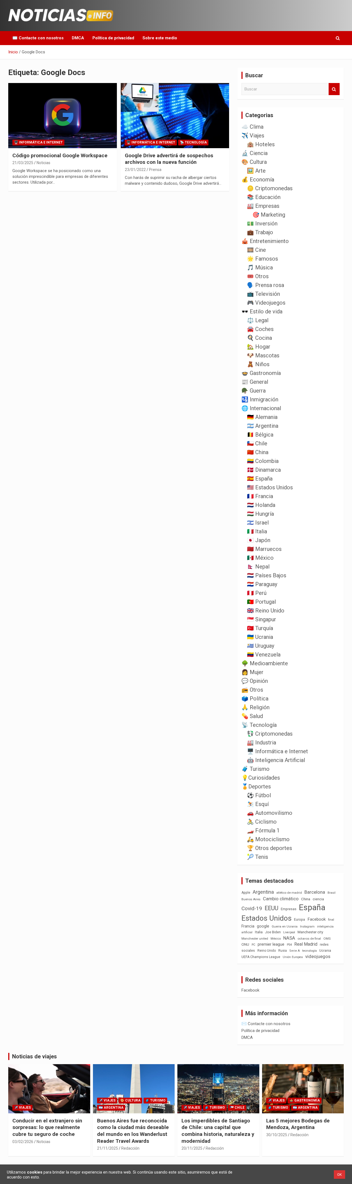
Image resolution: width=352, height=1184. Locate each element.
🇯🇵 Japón (258, 540)
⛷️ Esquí (258, 804)
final (331, 919)
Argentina (263, 892)
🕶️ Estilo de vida (261, 311)
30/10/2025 (276, 1135)
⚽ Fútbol (259, 795)
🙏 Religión (255, 707)
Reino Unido (266, 951)
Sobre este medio (159, 37)
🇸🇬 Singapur (261, 619)
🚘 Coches (260, 329)
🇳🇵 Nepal (258, 566)
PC (253, 944)
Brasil (332, 893)
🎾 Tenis (257, 857)
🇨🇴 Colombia (263, 461)
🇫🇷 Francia (260, 496)
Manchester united (254, 938)
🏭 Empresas (263, 206)
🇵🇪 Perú (256, 593)
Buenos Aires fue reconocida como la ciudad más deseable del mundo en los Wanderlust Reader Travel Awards (133, 1130)
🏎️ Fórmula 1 (263, 830)
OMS (327, 938)
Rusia (282, 951)
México (276, 938)
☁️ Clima (252, 126)
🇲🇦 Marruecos (264, 549)
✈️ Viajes (252, 135)
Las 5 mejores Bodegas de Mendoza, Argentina (298, 1124)
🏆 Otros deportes (269, 848)
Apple (245, 893)
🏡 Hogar (258, 346)
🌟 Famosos (262, 258)
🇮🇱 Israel (258, 522)
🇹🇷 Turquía (260, 628)
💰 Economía (257, 179)
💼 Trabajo (260, 232)
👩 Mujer (252, 672)
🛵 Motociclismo (268, 839)
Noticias (43, 163)
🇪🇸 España (260, 478)
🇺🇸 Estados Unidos (270, 487)
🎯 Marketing (268, 214)
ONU (245, 944)
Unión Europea (293, 957)
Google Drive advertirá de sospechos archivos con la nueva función (169, 158)
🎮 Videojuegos (266, 302)
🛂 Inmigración (259, 399)
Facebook (316, 919)
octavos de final (309, 938)
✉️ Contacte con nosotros (38, 37)
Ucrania (325, 951)
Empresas (288, 909)
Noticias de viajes (34, 1056)
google (263, 926)
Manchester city (310, 932)
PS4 (289, 944)
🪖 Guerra (253, 390)
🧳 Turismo (255, 769)
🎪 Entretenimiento (265, 241)
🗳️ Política (254, 698)
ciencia (318, 899)
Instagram (307, 926)
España (312, 907)
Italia (259, 932)
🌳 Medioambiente (264, 663)
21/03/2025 (22, 163)
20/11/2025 (192, 1148)
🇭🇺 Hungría (260, 513)
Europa (299, 919)
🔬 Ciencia (254, 153)
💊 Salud (252, 716)
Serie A (294, 951)
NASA (289, 938)
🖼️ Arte (256, 170)
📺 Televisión (263, 294)
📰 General (254, 382)
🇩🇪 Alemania (262, 417)
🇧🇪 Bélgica (260, 434)
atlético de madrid (289, 893)
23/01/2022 (135, 169)
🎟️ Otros (258, 276)
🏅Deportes (256, 786)
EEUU (271, 908)
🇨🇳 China (257, 452)
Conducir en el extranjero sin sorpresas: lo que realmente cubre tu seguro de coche (47, 1127)
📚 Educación (263, 197)
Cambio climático (281, 898)
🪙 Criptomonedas (270, 188)
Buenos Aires (250, 899)
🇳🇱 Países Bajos (266, 575)
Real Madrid (305, 944)
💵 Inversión (262, 223)
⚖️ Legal (257, 320)
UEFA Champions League (260, 957)
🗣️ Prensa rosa (265, 285)
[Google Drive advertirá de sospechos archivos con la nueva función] (174, 115)
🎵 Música (260, 267)
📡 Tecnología (193, 142)
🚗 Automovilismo (269, 813)
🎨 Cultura (254, 162)
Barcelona (314, 892)
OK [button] (339, 1174)
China (305, 899)
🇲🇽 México (260, 557)
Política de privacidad (113, 37)
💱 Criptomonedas (270, 733)
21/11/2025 (107, 1148)
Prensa (155, 169)
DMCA (78, 37)
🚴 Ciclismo (262, 821)
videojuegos (317, 956)
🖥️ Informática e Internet (38, 142)
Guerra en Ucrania (285, 926)
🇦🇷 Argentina (262, 426)
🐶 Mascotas (263, 355)
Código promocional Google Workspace (60, 155)
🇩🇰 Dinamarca (264, 470)
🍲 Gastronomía (261, 373)
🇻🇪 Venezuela (263, 654)
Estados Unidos (266, 918)
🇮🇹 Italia (257, 531)
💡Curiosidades (260, 777)
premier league (271, 944)
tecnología (309, 951)
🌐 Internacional (261, 408)
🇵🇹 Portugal (261, 601)
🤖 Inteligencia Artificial (276, 760)
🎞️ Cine (256, 250)
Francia (247, 926)
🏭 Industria (261, 742)
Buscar (334, 89)
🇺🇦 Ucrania (260, 637)
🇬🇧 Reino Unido (265, 610)
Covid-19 (251, 909)
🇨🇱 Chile (257, 443)
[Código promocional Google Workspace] (62, 115)
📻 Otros (252, 689)
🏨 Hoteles (261, 144)
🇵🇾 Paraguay (262, 584)
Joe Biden (273, 932)
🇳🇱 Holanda (261, 505)
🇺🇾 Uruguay (260, 645)
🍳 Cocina (259, 338)
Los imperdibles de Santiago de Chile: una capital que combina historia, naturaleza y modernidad (218, 1130)
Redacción (130, 1148)
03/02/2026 (22, 1141)
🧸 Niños (258, 364)
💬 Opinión (254, 681)
